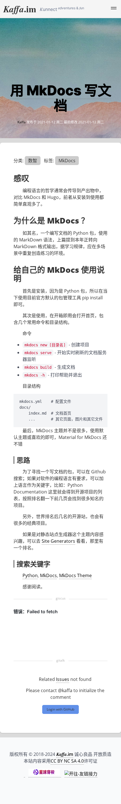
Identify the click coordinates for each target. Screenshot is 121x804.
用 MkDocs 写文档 (60, 98)
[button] (113, 9)
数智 (32, 160)
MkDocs (67, 160)
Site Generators (58, 541)
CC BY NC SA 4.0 (67, 761)
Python (30, 575)
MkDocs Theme (75, 575)
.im (19, 8)
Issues (62, 679)
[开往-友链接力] (80, 774)
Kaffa (21, 122)
